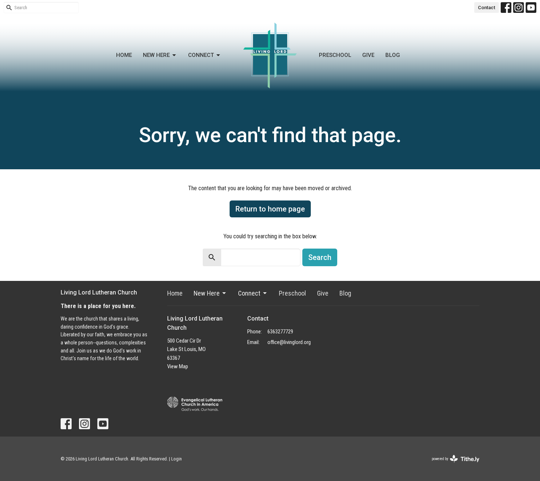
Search (319, 257)
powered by (451, 465)
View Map (177, 366)
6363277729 (280, 331)
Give (368, 55)
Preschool (335, 55)
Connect (201, 55)
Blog (392, 55)
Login (176, 459)
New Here (156, 55)
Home (124, 55)
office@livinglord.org (289, 342)
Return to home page (270, 209)
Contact (486, 7)
